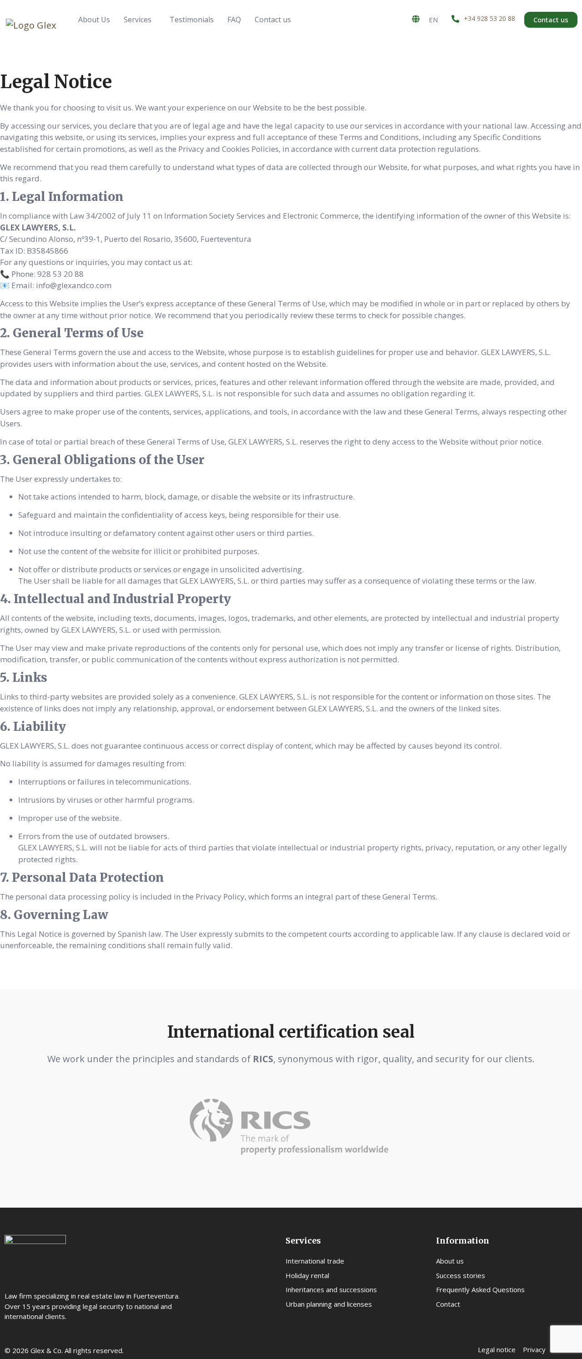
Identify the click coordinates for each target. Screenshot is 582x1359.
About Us (94, 20)
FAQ (234, 20)
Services (137, 20)
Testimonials (192, 20)
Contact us (273, 20)
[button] (140, 19)
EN (433, 19)
